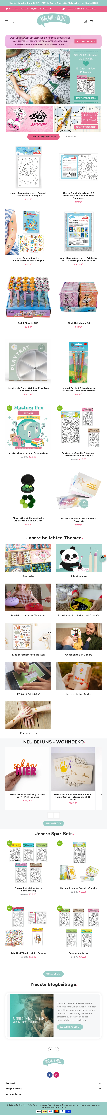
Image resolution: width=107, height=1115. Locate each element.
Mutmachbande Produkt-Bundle (78, 888)
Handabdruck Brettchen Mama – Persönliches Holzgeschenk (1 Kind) (72, 797)
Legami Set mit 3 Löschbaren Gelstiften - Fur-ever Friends (78, 389)
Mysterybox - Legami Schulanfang (28, 453)
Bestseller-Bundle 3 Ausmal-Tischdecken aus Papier (79, 454)
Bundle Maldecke (79, 953)
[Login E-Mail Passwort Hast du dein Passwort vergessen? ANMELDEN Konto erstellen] (53, 21)
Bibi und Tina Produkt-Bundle (28, 953)
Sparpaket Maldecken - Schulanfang (28, 889)
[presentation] (50, 1049)
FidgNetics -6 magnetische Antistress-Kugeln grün (28, 519)
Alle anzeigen (53, 823)
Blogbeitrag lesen (70, 1027)
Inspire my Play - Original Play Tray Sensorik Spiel (28, 389)
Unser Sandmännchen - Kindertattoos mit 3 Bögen (28, 259)
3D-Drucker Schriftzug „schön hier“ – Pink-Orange (27, 795)
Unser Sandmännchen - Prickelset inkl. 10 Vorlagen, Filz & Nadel (79, 259)
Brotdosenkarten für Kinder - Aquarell (78, 519)
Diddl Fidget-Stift (28, 323)
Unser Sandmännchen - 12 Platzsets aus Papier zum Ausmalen (78, 195)
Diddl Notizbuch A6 (78, 323)
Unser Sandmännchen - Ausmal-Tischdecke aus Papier (28, 194)
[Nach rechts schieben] (57, 815)
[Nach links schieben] (51, 815)
